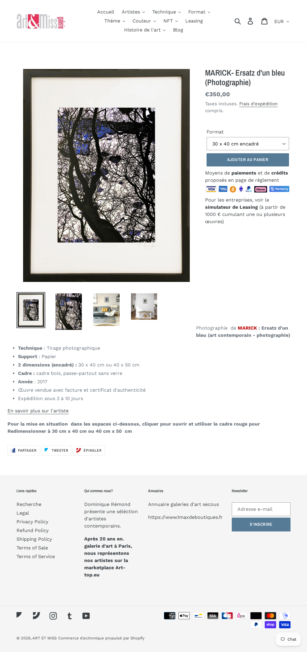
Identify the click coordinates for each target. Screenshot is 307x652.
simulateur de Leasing (232, 207)
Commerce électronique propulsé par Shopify (101, 638)
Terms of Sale (32, 548)
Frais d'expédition (258, 103)
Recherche (28, 504)
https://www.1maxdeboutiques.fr (185, 517)
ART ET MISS (44, 638)
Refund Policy (32, 530)
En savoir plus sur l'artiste (38, 411)
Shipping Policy (34, 539)
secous (211, 504)
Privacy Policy (32, 522)
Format (215, 132)
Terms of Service (35, 556)
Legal (22, 513)
